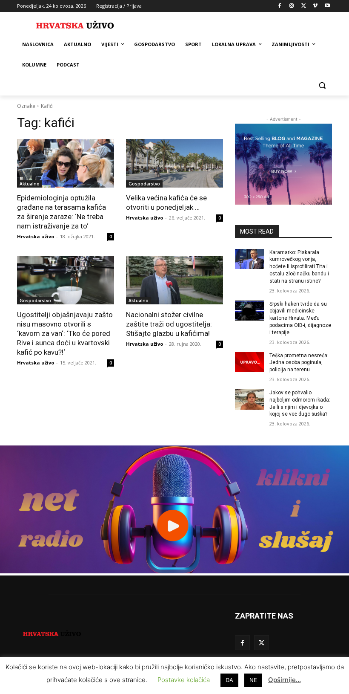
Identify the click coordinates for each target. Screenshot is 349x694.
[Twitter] (304, 6)
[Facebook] (280, 6)
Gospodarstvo (144, 184)
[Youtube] (327, 6)
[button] (322, 85)
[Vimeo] (315, 6)
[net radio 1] (174, 571)
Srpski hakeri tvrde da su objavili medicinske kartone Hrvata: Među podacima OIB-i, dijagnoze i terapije (300, 318)
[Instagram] (292, 6)
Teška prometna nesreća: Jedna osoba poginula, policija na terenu (299, 363)
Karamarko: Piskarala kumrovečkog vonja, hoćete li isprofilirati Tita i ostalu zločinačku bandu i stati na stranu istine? (299, 266)
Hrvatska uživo (35, 236)
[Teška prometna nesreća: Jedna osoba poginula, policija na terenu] (249, 362)
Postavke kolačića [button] (183, 680)
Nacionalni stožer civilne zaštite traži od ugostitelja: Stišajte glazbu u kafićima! (169, 324)
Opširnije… (284, 680)
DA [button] (229, 680)
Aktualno (30, 184)
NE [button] (253, 680)
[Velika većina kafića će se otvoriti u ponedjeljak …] (174, 163)
